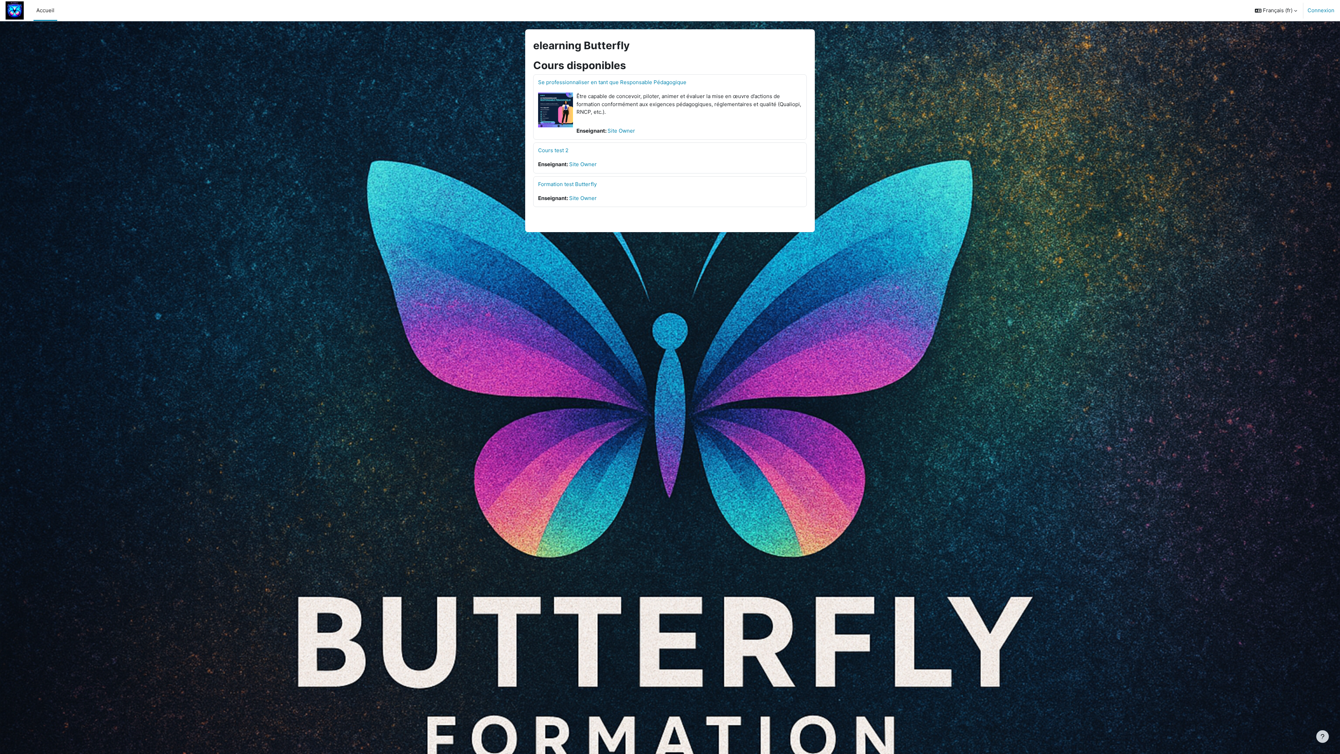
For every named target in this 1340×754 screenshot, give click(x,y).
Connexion (1321, 10)
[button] (1276, 10)
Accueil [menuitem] (45, 10)
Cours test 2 (553, 150)
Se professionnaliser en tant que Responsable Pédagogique (612, 82)
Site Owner (621, 130)
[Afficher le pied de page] (1322, 736)
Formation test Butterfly (567, 184)
